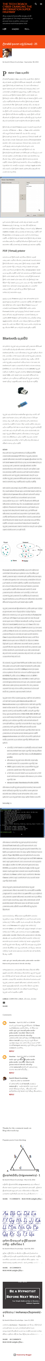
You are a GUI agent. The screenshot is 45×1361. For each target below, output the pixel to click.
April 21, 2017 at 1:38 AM (26, 1022)
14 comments (15, 1268)
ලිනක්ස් (33, 999)
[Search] (36, 4)
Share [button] (5, 1006)
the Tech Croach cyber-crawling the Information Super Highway (17, 7)
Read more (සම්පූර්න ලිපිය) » (32, 1199)
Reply (11, 1051)
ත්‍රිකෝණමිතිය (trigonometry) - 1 (21, 1175)
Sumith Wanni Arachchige (18, 1078)
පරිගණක (27, 999)
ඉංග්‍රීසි (4, 29)
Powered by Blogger (24, 1355)
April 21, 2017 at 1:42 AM (26, 1056)
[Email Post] (4, 1003)
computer (13, 999)
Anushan (12, 1022)
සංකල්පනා (15, 29)
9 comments (15, 1199)
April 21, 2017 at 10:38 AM (20, 1081)
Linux (20, 999)
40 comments (15, 1339)
